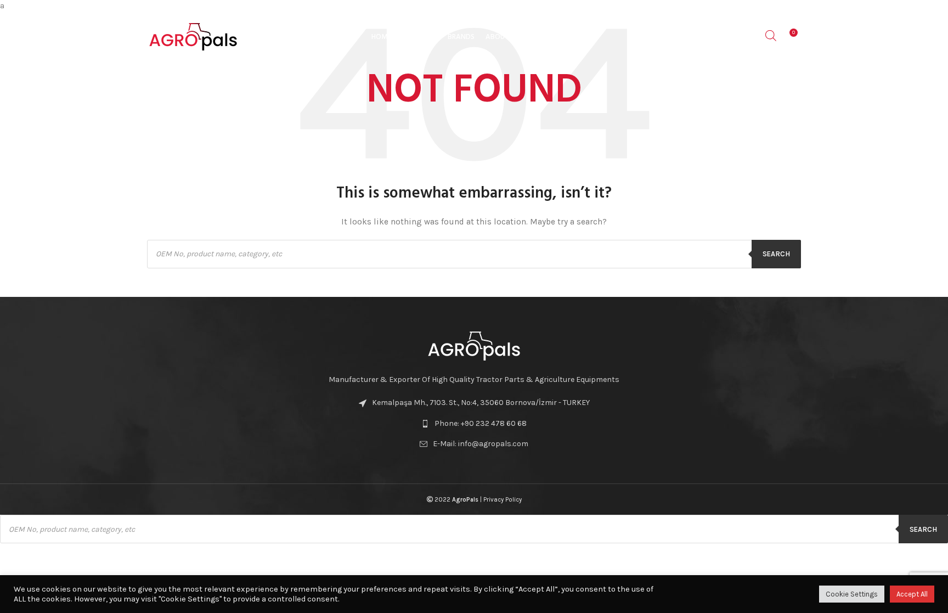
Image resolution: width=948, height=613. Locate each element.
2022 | (458, 499)
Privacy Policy (502, 499)
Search (776, 254)
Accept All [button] (912, 594)
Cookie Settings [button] (852, 594)
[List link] (474, 424)
